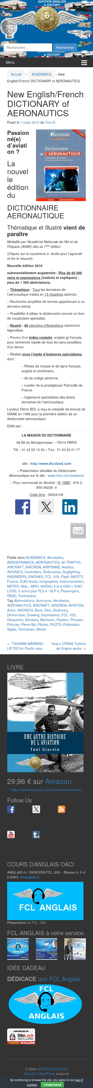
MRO (35, 586)
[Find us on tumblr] (36, 834)
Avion (11, 610)
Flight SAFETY (72, 576)
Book (38, 610)
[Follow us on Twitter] (36, 809)
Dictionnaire (16, 614)
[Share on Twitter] (46, 507)
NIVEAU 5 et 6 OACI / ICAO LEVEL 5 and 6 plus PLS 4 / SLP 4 (44, 588)
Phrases (76, 619)
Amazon (58, 781)
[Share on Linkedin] (70, 507)
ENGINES (35, 576)
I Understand (52, 1084)
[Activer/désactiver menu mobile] (84, 62)
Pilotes (43, 624)
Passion (62, 619)
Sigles (11, 629)
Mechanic (47, 619)
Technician (26, 629)
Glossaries (15, 619)
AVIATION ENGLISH (52, 1068)
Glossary (31, 619)
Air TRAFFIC (71, 562)
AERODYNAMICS (20, 562)
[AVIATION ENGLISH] (46, 18)
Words (41, 629)
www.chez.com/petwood (66, 475)
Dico (47, 610)
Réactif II (30, 1073)
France (12, 581)
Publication (71, 624)
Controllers (33, 571)
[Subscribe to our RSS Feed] (61, 809)
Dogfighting (71, 571)
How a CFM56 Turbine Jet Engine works (69, 646)
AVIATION (75, 605)
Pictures (13, 624)
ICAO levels (28, 581)
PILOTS (55, 624)
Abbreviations (24, 600)
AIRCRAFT (15, 567)
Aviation (68, 567)
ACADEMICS (41, 74)
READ (11, 595)
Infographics (48, 581)
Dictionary (60, 610)
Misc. (25, 586)
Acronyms (43, 600)
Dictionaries (52, 571)
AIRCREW (33, 567)
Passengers (70, 590)
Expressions (50, 614)
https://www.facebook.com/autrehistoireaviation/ (47, 789)
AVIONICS (15, 571)
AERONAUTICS (47, 562)
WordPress (46, 1073)
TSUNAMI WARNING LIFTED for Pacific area (25, 646)
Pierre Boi (28, 624)
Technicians (27, 595)
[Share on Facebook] (22, 507)
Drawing (33, 614)
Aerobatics (55, 557)
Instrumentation (71, 581)
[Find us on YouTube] (11, 834)
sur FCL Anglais (60, 978)
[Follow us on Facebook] (11, 809)
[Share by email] (78, 530)
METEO (13, 586)
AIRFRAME (51, 567)
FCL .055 (52, 576)
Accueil (16, 74)
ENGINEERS (16, 576)
